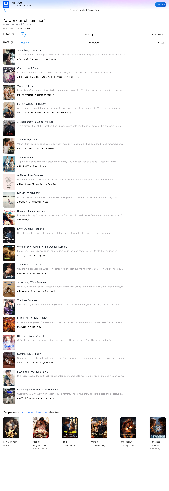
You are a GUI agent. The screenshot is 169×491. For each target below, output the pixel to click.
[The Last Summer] (9, 314)
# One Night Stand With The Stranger (48, 77)
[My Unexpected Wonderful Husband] (9, 403)
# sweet (50, 148)
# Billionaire (35, 59)
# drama (39, 95)
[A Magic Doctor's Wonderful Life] (9, 135)
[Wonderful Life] (9, 100)
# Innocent (36, 291)
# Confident (23, 362)
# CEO (20, 112)
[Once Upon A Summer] (9, 82)
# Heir (20, 184)
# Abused (22, 327)
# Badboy (49, 95)
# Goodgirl (22, 202)
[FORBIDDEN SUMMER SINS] (9, 332)
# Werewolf (23, 59)
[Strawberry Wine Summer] (9, 296)
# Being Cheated (25, 95)
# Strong (21, 255)
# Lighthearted (47, 362)
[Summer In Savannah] (9, 278)
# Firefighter (23, 219)
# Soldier (31, 255)
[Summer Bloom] (9, 171)
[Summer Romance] (9, 153)
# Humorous (73, 77)
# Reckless (35, 273)
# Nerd (21, 166)
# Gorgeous (23, 273)
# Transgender (50, 291)
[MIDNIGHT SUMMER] (9, 207)
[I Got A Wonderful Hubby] (9, 118)
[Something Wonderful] (9, 64)
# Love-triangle (49, 59)
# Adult (32, 327)
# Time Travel (32, 166)
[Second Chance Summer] (9, 225)
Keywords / (13, 28)
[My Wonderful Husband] (9, 243)
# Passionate (35, 202)
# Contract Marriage (35, 398)
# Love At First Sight (35, 148)
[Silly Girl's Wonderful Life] (9, 350)
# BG (39, 327)
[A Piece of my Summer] (9, 189)
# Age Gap (51, 184)
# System (41, 255)
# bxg (45, 202)
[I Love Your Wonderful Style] (9, 385)
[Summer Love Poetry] (9, 368)
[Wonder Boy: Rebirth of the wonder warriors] (9, 260)
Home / (6, 28)
